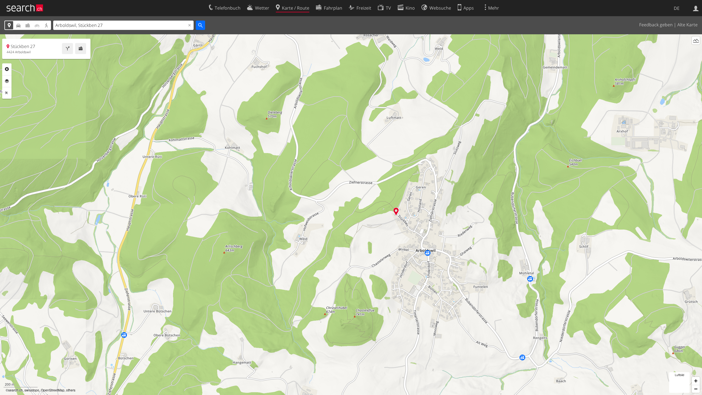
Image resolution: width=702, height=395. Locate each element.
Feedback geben (656, 25)
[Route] (67, 48)
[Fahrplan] (80, 48)
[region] (351, 214)
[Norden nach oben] (696, 51)
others (70, 390)
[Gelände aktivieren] (696, 40)
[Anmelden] (696, 8)
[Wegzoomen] (696, 389)
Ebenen (7, 81)
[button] (396, 211)
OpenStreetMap (52, 390)
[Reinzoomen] (696, 381)
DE (677, 8)
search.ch (15, 390)
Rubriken (7, 69)
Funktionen (7, 93)
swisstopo (31, 390)
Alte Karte (687, 25)
